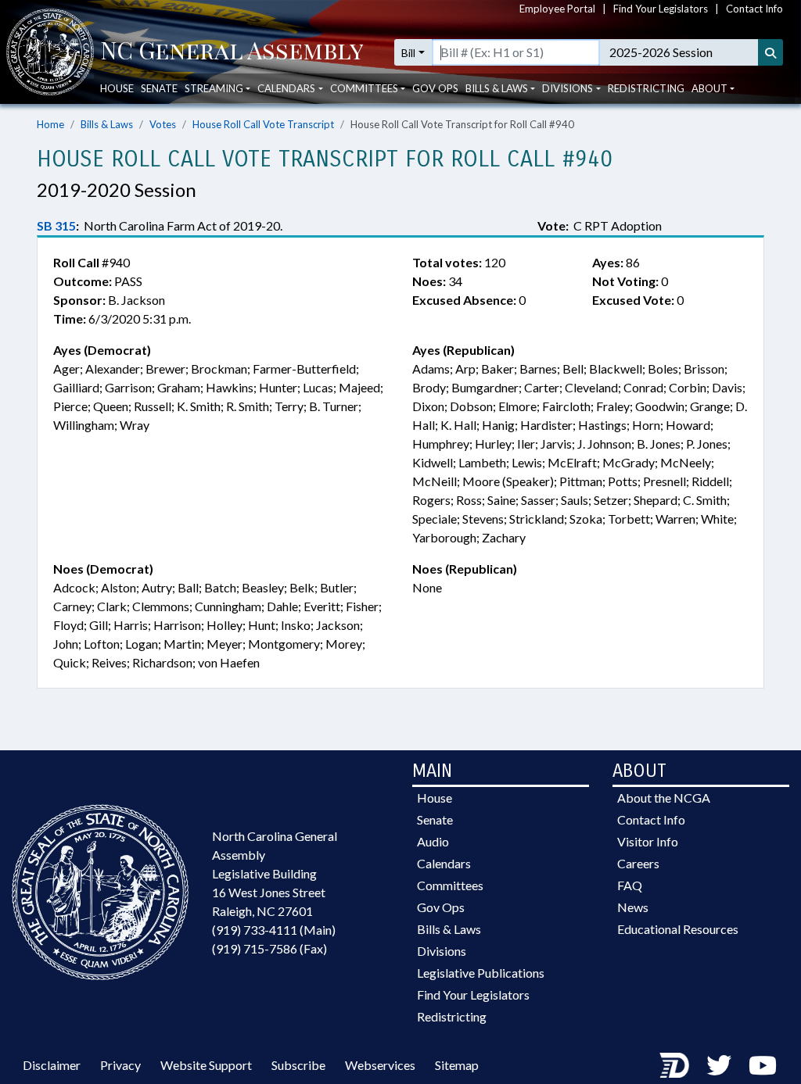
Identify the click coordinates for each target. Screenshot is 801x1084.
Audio (433, 841)
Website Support (206, 1064)
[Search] (770, 52)
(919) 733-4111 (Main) (274, 929)
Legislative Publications (480, 972)
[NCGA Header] (232, 52)
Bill (408, 52)
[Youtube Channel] (762, 1065)
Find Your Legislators (660, 8)
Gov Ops (435, 88)
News (632, 907)
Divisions (441, 950)
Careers (638, 863)
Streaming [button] (214, 88)
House (117, 88)
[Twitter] (719, 1065)
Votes (162, 124)
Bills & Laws (107, 124)
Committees (450, 885)
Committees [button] (364, 88)
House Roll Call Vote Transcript (263, 124)
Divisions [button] (567, 88)
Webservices (380, 1064)
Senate (159, 88)
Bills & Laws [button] (496, 88)
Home (50, 124)
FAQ (629, 885)
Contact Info (754, 8)
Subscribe (298, 1064)
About (709, 88)
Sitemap (457, 1064)
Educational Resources (677, 928)
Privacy (120, 1064)
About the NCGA (663, 797)
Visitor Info (647, 841)
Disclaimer (52, 1064)
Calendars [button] (286, 88)
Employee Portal (557, 8)
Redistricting (646, 88)
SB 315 (56, 225)
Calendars (444, 863)
